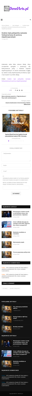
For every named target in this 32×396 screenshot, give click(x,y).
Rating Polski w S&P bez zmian (20, 317)
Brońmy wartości (18, 326)
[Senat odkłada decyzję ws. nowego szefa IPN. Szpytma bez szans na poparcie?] (6, 224)
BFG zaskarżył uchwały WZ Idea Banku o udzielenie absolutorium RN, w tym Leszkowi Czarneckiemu (15, 269)
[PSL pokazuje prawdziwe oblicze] (6, 309)
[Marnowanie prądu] (6, 244)
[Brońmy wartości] (6, 329)
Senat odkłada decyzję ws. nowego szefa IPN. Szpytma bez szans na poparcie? (21, 223)
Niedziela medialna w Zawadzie (19, 233)
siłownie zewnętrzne (15, 288)
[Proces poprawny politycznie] (6, 254)
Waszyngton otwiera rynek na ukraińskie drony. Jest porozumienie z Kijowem (21, 213)
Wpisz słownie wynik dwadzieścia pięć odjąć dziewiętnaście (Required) (15, 183)
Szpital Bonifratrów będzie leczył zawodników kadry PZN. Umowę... (16, 135)
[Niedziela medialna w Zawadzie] (6, 234)
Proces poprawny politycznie (21, 252)
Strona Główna (5, 25)
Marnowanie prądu (18, 242)
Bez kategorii (16, 25)
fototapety (5, 288)
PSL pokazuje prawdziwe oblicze (20, 307)
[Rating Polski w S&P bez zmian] (6, 319)
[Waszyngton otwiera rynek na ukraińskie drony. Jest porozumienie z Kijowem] (6, 214)
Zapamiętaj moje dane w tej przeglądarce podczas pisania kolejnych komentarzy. (16, 179)
